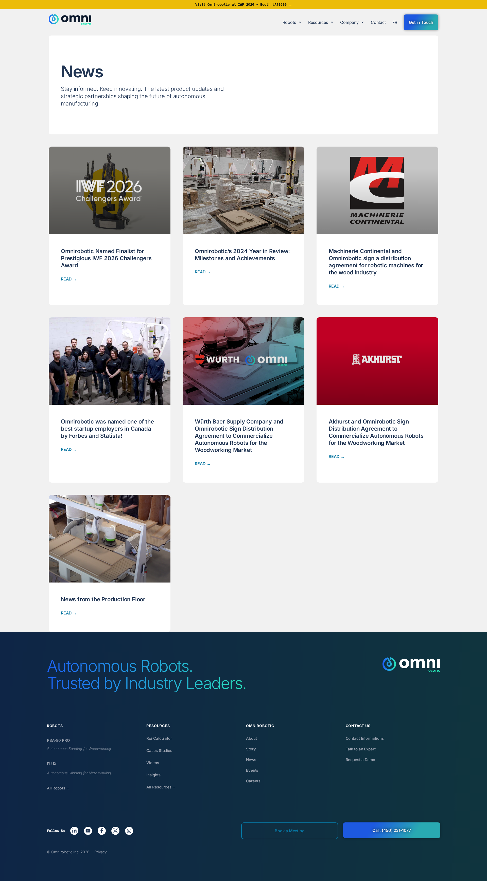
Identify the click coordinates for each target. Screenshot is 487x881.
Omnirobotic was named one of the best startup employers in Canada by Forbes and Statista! (107, 428)
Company (349, 22)
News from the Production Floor (103, 599)
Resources (318, 22)
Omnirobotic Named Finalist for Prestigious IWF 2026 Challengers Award (106, 258)
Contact (378, 22)
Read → (69, 278)
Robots (289, 22)
